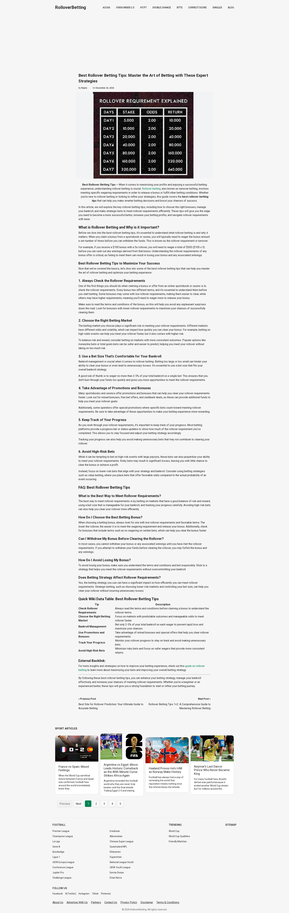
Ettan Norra (116, 877)
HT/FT (143, 7)
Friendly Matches (178, 841)
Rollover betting (151, 188)
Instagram (84, 893)
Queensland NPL (118, 846)
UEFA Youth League (120, 867)
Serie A (56, 846)
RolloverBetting (70, 7)
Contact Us (110, 902)
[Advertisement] (144, 40)
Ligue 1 (56, 857)
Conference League (63, 867)
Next (78, 803)
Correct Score (197, 7)
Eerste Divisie (117, 872)
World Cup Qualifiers (179, 836)
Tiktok (95, 893)
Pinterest (106, 893)
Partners (96, 902)
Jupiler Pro (58, 872)
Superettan (116, 857)
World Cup (174, 831)
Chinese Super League (121, 841)
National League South (122, 862)
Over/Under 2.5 (125, 7)
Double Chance (162, 7)
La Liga (56, 841)
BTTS (179, 7)
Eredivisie (115, 831)
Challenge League (62, 877)
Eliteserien (115, 851)
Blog (231, 7)
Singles (217, 7)
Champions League (63, 836)
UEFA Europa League (63, 862)
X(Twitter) (70, 893)
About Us (58, 902)
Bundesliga (58, 851)
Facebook (58, 893)
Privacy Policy (128, 902)
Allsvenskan (116, 836)
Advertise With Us (77, 902)
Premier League (61, 831)
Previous (65, 803)
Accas (106, 7)
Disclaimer (146, 902)
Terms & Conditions (167, 902)
